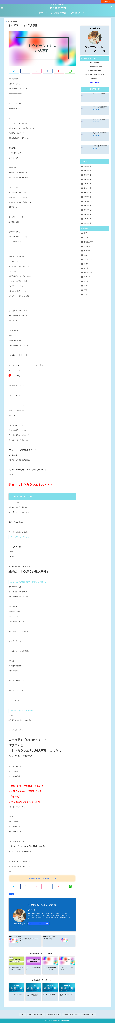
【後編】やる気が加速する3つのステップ (100, 146)
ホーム (34, 13)
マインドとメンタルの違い (99, 93)
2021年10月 (88, 210)
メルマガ (87, 246)
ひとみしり (87, 237)
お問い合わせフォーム (77, 13)
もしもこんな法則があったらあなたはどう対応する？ (100, 107)
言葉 (85, 290)
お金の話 (87, 250)
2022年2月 (87, 192)
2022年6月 (87, 175)
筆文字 (86, 281)
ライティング (88, 259)
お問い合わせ (108, 2)
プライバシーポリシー (53, 1014)
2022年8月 (87, 166)
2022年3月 (87, 188)
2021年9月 (87, 214)
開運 (85, 233)
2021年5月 (87, 219)
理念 (85, 255)
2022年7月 (87, 170)
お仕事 (86, 268)
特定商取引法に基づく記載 (71, 1014)
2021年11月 (88, 205)
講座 (85, 294)
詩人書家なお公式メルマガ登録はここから (42, 878)
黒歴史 (86, 264)
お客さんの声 (88, 242)
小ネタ (11, 894)
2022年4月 (87, 184)
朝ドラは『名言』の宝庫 (99, 119)
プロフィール (43, 13)
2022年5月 (87, 179)
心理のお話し (88, 272)
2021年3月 (87, 223)
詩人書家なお (58, 7)
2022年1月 (87, 197)
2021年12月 (88, 201)
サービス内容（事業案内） (59, 13)
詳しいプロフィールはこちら (39, 923)
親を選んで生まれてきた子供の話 (100, 133)
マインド (87, 277)
